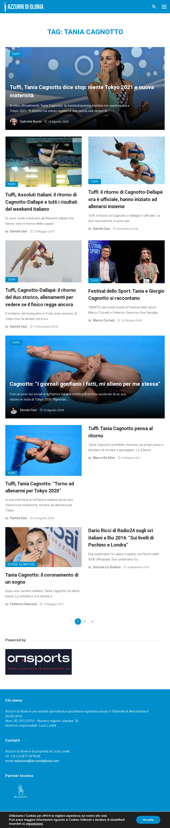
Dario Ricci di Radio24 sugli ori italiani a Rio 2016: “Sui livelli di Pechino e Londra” (121, 538)
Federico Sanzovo (23, 604)
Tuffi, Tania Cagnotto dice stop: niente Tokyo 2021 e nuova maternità (82, 91)
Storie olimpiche (21, 564)
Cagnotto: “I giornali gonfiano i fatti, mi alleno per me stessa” (85, 384)
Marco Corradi (104, 320)
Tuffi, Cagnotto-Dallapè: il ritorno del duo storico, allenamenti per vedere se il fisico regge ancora (40, 297)
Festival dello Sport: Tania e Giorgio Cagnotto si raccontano (126, 294)
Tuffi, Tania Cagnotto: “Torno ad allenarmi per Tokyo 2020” (39, 487)
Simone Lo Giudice (107, 567)
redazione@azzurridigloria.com (36, 761)
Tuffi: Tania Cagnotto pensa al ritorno (120, 432)
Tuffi (16, 54)
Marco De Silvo (104, 458)
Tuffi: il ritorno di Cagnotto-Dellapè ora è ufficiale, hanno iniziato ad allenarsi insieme (125, 199)
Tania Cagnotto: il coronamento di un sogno (41, 578)
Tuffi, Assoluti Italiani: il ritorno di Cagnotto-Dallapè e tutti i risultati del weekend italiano (41, 202)
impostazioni (34, 824)
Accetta (148, 820)
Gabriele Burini (31, 121)
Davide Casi (18, 231)
